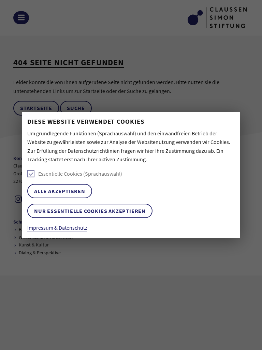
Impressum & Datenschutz (57, 227)
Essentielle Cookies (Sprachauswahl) (80, 173)
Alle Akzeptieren (59, 191)
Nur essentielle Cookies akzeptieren (90, 210)
